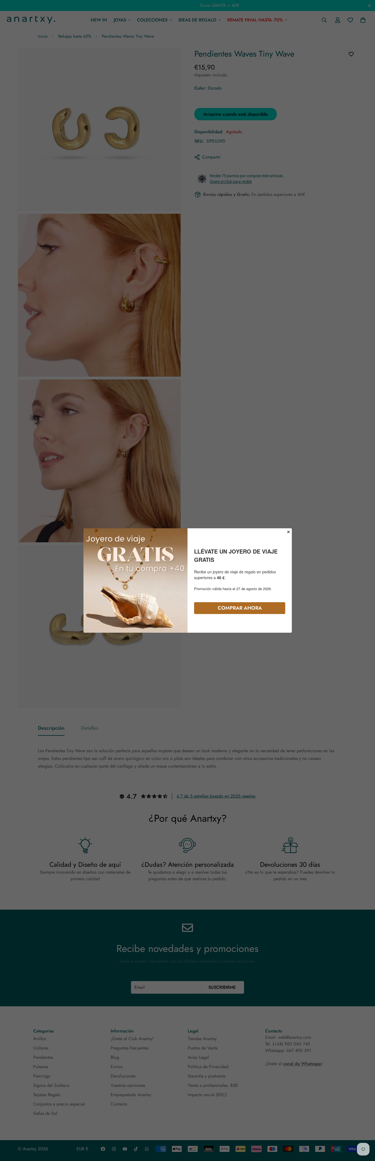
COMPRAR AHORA (240, 608)
